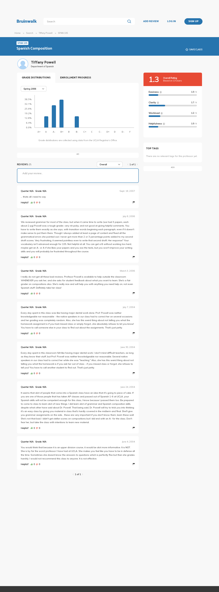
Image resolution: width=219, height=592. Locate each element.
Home (18, 33)
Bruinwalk (27, 21)
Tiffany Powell (45, 33)
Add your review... (32, 173)
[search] (85, 21)
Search (29, 33)
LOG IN (171, 21)
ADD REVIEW (151, 21)
